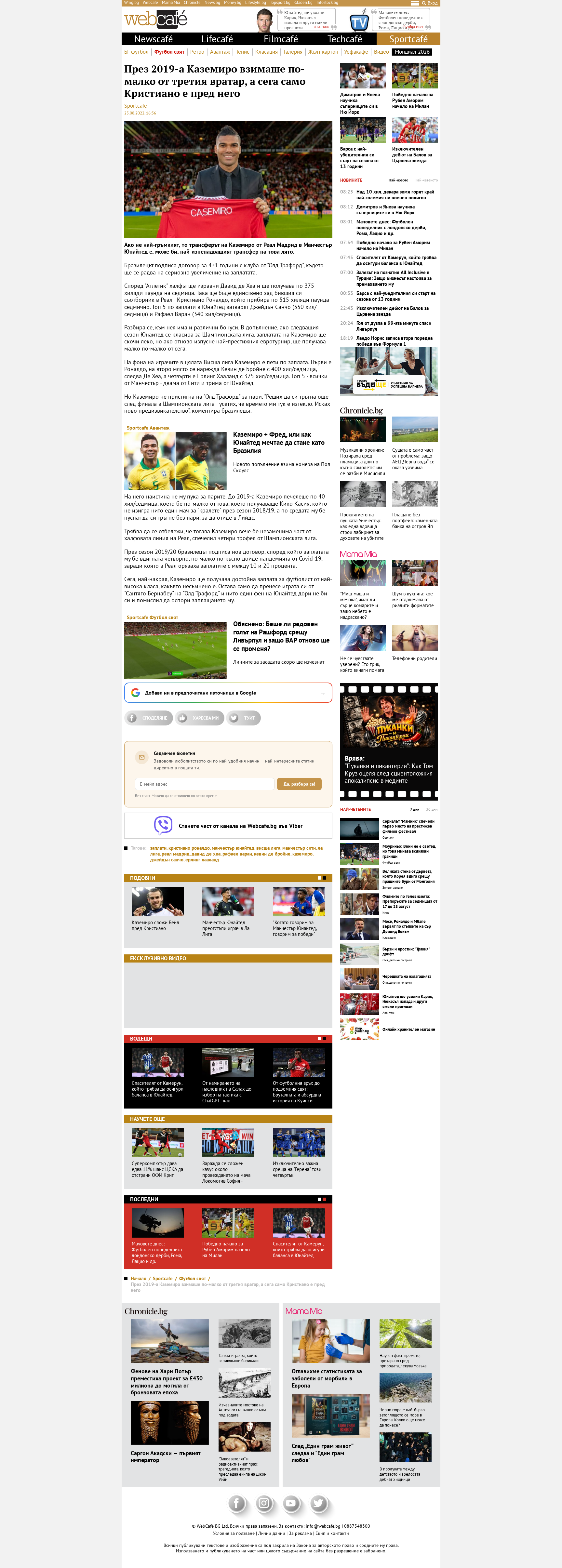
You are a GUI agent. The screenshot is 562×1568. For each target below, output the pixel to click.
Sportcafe (135, 105)
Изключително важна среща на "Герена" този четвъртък (297, 1169)
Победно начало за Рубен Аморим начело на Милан (226, 1249)
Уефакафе (356, 51)
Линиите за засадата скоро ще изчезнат (278, 662)
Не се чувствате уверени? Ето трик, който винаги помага (362, 664)
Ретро (197, 51)
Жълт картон (323, 51)
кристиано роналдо (189, 848)
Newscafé (153, 39)
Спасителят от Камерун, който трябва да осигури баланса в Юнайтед (157, 1089)
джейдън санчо (166, 860)
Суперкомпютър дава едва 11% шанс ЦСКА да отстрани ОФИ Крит (157, 1169)
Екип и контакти (332, 1533)
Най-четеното (426, 180)
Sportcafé (408, 39)
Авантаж (220, 51)
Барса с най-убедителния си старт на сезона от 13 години (359, 157)
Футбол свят (169, 51)
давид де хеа (206, 854)
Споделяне (154, 718)
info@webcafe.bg (323, 1526)
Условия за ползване (234, 1533)
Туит (249, 718)
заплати (158, 848)
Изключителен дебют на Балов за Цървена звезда (412, 155)
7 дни (415, 809)
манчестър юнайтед (233, 848)
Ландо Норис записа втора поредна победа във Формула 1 (394, 341)
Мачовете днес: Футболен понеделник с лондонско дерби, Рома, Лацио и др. (401, 20)
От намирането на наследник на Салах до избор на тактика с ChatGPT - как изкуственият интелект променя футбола (226, 1092)
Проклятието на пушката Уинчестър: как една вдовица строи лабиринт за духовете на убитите (362, 526)
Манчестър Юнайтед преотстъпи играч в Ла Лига (225, 928)
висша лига (268, 848)
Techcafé (345, 39)
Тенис (242, 51)
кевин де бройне (272, 854)
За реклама (301, 1533)
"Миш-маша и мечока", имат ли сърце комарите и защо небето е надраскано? (359, 605)
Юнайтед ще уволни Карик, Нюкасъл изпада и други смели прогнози (306, 20)
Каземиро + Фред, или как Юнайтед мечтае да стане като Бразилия (279, 442)
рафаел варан (237, 854)
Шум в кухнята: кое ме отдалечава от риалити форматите (413, 599)
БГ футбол (136, 51)
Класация (266, 51)
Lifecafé (217, 39)
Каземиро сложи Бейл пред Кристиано (155, 925)
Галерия (293, 51)
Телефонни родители (414, 658)
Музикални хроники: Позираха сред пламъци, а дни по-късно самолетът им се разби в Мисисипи (362, 461)
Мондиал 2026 (412, 51)
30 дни (432, 809)
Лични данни (272, 1533)
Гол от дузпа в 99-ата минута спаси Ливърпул (393, 326)
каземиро (302, 854)
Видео (381, 51)
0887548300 (357, 1526)
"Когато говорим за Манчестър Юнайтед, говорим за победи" (294, 928)
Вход (433, 3)
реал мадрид (176, 854)
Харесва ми (206, 718)
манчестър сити (299, 848)
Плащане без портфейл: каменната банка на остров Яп (414, 520)
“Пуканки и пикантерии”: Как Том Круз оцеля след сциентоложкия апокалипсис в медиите (389, 773)
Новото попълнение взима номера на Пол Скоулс (281, 467)
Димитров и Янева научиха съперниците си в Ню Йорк (360, 103)
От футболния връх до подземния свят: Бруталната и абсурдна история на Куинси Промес (297, 1092)
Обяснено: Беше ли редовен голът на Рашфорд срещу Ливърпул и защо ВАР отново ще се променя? (281, 636)
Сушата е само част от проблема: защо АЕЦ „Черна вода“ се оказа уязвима (413, 459)
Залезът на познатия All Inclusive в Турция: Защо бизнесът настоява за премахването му (394, 278)
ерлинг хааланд (202, 860)
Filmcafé (281, 39)
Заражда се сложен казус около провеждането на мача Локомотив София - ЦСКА (226, 1172)
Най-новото (398, 180)
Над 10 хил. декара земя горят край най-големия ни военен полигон (395, 195)
